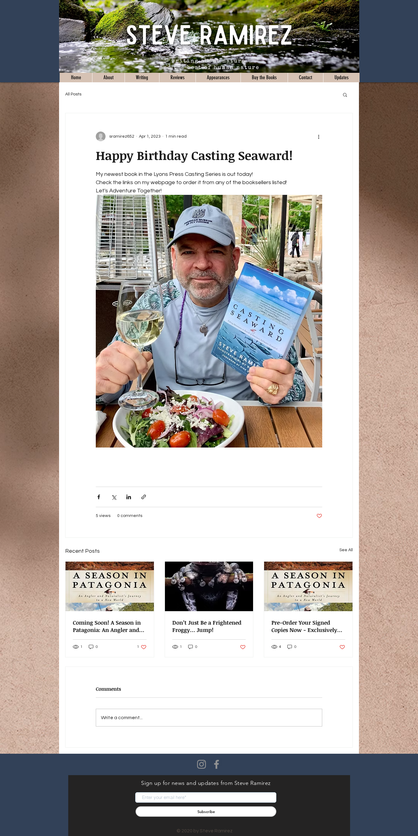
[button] (345, 94)
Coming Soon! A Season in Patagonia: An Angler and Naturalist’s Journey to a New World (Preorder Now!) (109, 626)
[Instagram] (201, 764)
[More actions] (318, 136)
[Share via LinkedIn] (129, 497)
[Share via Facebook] (99, 497)
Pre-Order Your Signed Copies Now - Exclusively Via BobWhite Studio (304, 626)
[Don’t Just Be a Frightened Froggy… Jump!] (209, 586)
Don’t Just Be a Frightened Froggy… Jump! (206, 626)
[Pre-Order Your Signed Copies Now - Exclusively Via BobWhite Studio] (308, 586)
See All (346, 550)
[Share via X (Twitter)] (114, 497)
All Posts (73, 94)
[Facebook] (216, 764)
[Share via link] (144, 497)
